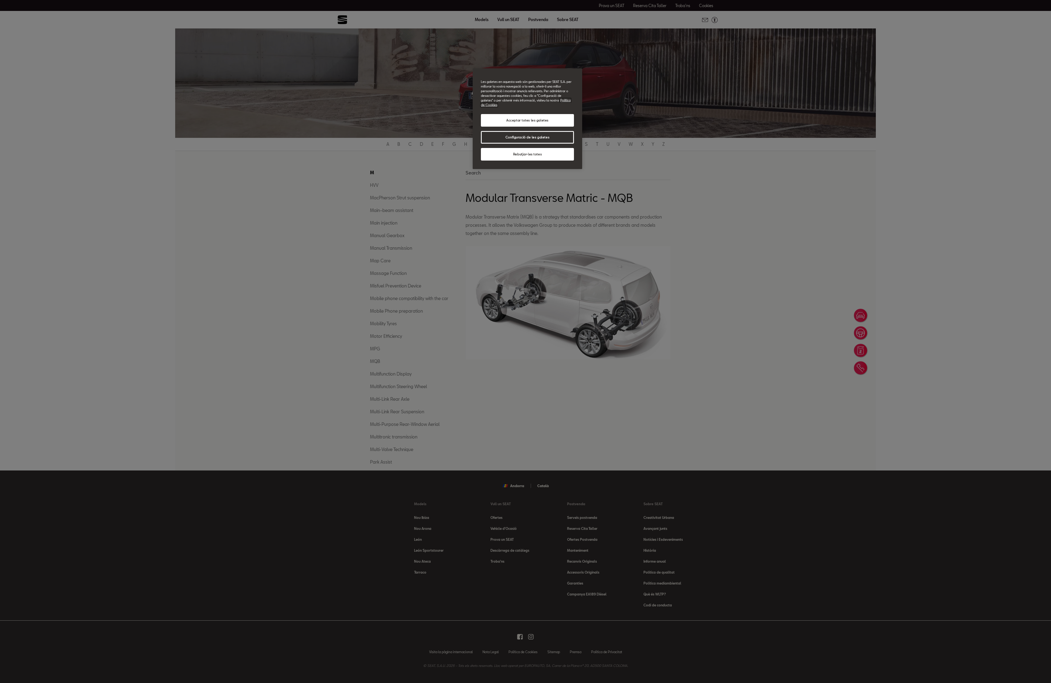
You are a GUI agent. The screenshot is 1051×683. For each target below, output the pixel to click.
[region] (527, 118)
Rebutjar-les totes (527, 154)
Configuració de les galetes (527, 137)
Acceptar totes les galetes (527, 120)
